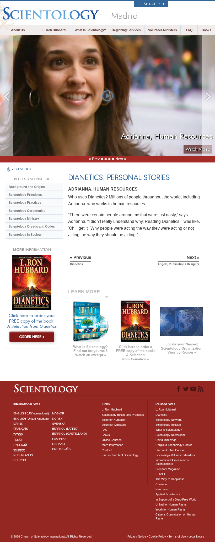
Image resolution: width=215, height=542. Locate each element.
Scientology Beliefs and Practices (123, 414)
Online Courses (112, 439)
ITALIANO (58, 443)
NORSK (57, 418)
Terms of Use (177, 536)
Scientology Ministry (24, 218)
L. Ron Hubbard (54, 30)
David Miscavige (165, 439)
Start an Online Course (170, 450)
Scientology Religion (168, 424)
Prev (96, 159)
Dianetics (161, 414)
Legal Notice (196, 536)
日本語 (17, 439)
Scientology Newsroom (170, 434)
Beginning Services (126, 30)
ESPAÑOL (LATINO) (65, 428)
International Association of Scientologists (172, 462)
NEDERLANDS (23, 455)
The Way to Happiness (170, 479)
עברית (18, 434)
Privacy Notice (136, 536)
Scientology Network (168, 419)
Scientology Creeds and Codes (32, 226)
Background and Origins (27, 187)
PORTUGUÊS (61, 448)
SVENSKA (58, 423)
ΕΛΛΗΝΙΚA (59, 438)
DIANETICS (22, 169)
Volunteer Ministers (162, 30)
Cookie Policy (157, 536)
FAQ (189, 30)
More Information (112, 444)
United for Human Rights (171, 504)
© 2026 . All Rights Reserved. (51, 536)
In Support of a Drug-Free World (175, 499)
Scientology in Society (25, 234)
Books (206, 30)
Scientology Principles (25, 195)
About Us (18, 30)
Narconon (161, 489)
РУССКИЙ (20, 444)
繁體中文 (19, 450)
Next (119, 159)
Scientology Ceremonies (27, 211)
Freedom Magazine (167, 469)
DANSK (18, 423)
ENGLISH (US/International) (31, 413)
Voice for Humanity (114, 419)
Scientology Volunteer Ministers (175, 455)
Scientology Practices (25, 202)
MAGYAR (58, 413)
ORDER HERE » (32, 336)
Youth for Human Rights (170, 509)
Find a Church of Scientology (120, 455)
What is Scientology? (90, 30)
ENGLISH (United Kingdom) (31, 418)
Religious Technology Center (173, 444)
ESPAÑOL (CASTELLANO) (69, 433)
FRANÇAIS (20, 428)
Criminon (161, 484)
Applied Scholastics (167, 494)
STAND (160, 474)
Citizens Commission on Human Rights (175, 516)
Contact (107, 450)
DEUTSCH (20, 460)
